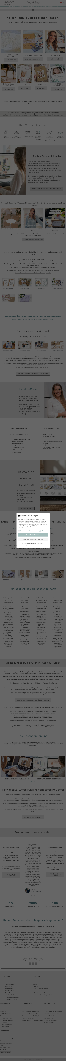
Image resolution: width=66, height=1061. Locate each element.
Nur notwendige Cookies (33, 539)
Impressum (37, 546)
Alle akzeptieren (33, 535)
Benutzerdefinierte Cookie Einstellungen (33, 543)
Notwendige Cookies (25, 530)
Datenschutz (29, 546)
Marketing (44, 530)
